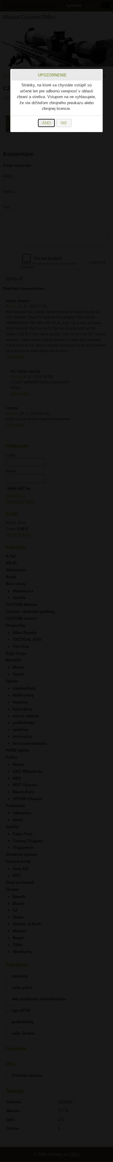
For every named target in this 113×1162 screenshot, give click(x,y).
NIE (64, 123)
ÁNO (46, 123)
